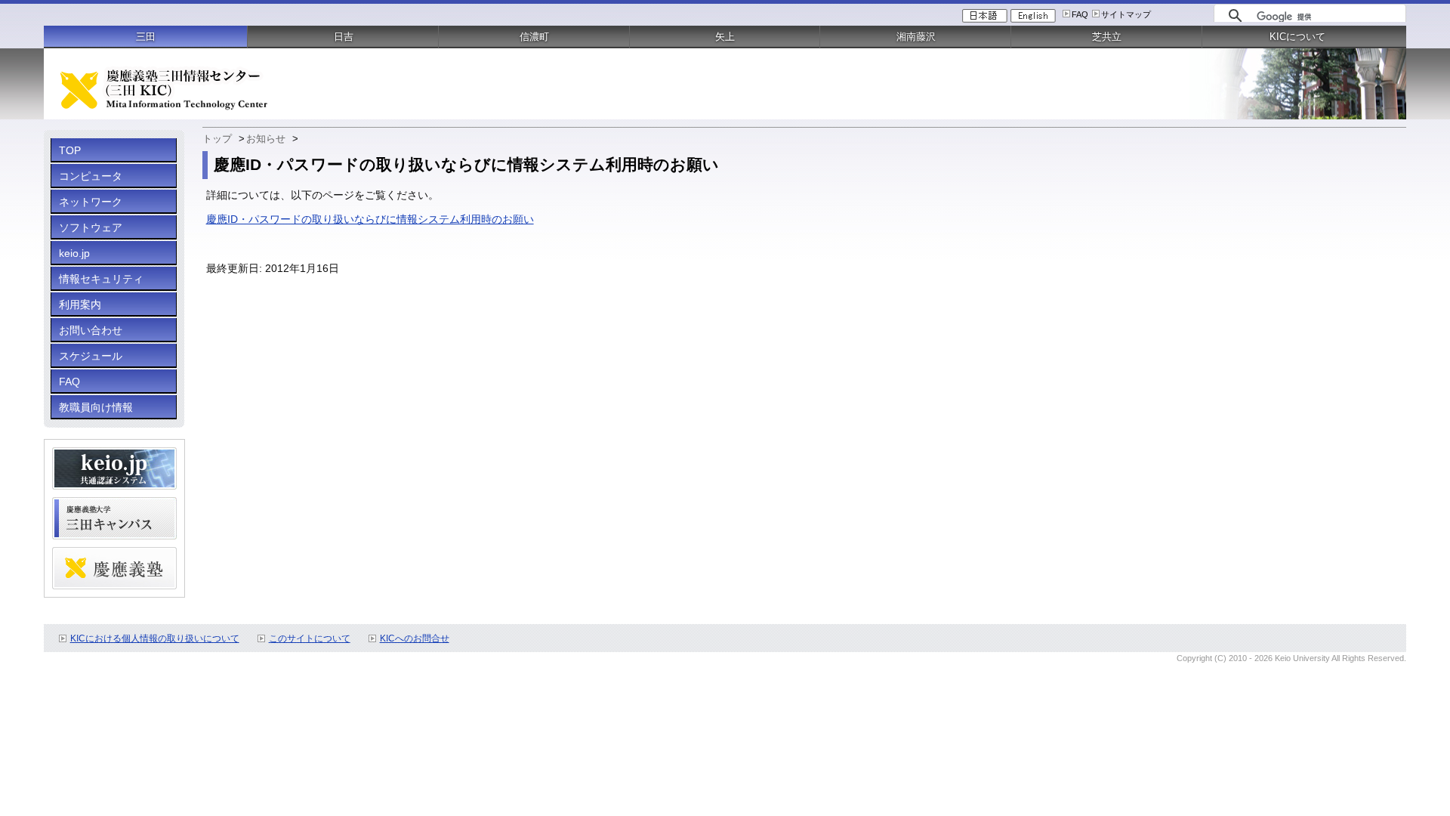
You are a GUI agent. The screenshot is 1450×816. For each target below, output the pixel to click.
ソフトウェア (90, 227)
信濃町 (534, 36)
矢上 (725, 36)
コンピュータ (90, 176)
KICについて (1297, 36)
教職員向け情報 (96, 407)
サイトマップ (1126, 14)
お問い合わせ (90, 330)
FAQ (1080, 14)
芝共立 (1106, 36)
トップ (217, 138)
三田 (146, 36)
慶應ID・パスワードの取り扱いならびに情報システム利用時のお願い (370, 219)
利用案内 (80, 304)
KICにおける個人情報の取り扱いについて (154, 638)
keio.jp (74, 253)
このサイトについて (309, 638)
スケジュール (90, 356)
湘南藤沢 (916, 36)
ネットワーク (90, 202)
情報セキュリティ (101, 279)
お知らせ (265, 138)
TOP (70, 150)
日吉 (343, 36)
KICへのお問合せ (414, 638)
